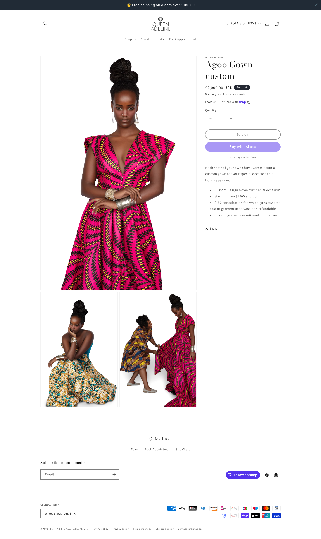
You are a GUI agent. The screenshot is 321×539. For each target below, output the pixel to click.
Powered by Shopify (77, 528)
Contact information (190, 528)
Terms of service (142, 528)
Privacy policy (121, 528)
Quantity (210, 110)
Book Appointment (158, 449)
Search (136, 449)
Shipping (210, 94)
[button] (45, 23)
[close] (316, 5)
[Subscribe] (114, 474)
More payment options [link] (243, 157)
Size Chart (183, 449)
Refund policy (100, 528)
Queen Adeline (57, 528)
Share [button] (214, 229)
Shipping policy (165, 528)
